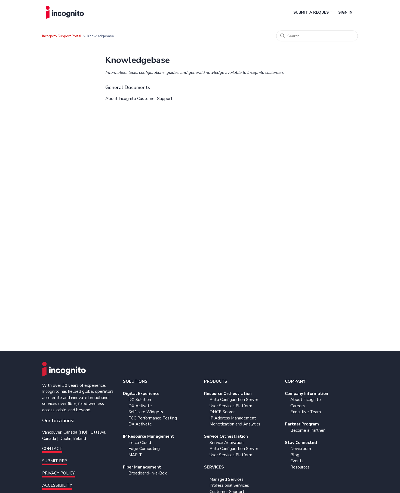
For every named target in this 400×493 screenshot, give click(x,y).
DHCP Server (222, 412)
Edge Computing (144, 448)
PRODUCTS (215, 381)
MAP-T (135, 455)
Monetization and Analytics (235, 424)
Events (296, 461)
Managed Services (227, 479)
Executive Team (305, 412)
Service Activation (227, 442)
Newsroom (300, 448)
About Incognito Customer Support (139, 99)
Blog (294, 455)
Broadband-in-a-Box (147, 473)
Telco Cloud (139, 442)
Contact (52, 448)
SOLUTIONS (135, 381)
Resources (300, 467)
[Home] (64, 12)
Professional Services (229, 485)
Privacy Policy (58, 473)
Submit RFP (54, 461)
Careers (297, 406)
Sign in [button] (345, 12)
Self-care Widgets (145, 412)
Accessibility (57, 485)
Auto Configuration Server (234, 399)
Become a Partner (307, 430)
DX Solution (139, 399)
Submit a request (312, 12)
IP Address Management (233, 418)
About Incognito (305, 399)
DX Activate (140, 406)
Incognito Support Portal (61, 36)
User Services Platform (231, 406)
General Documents (127, 87)
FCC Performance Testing (152, 418)
